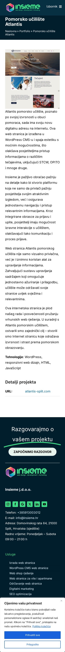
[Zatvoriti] (61, 600)
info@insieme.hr (27, 518)
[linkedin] (37, 504)
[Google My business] (22, 504)
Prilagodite (33, 644)
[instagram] (8, 504)
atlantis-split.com (37, 391)
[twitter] (30, 504)
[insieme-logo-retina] (23, 4)
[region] (32, 625)
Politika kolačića (41, 626)
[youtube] (44, 504)
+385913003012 (28, 512)
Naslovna (10, 31)
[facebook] (15, 504)
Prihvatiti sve (32, 635)
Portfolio (24, 31)
